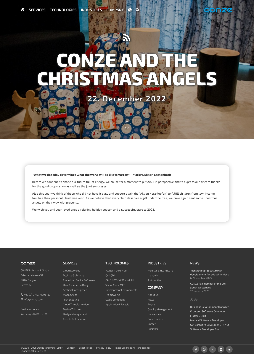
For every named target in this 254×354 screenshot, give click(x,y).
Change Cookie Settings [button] (33, 350)
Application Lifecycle (117, 304)
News (151, 299)
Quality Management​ (160, 309)
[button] (137, 10)
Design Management (75, 314)
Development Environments (121, 289)
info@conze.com (33, 299)
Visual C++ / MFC (115, 285)
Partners (153, 328)
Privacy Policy (103, 347)
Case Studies (155, 318)
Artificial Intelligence (75, 289)
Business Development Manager (209, 306)
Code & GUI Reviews (74, 318)
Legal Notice (85, 347)
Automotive (154, 280)
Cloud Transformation (76, 304)
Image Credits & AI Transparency (132, 347)
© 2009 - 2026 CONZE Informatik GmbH (42, 347)
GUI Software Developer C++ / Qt (209, 324)
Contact (71, 347)
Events (152, 304)
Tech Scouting (71, 299)
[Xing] (229, 349)
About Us (153, 294)
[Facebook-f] (195, 349)
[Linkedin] (221, 349)
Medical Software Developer (207, 320)
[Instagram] (204, 349)
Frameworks (112, 294)
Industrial (153, 275)
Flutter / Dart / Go (116, 270)
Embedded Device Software (79, 280)
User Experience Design (76, 285)
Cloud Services (71, 270)
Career (152, 323)
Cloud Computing (115, 299)
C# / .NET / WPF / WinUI (119, 280)
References (154, 314)
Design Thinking (72, 309)
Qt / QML (110, 275)
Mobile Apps (70, 294)
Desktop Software (73, 275)
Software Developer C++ (204, 329)
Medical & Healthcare (160, 270)
